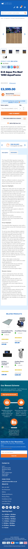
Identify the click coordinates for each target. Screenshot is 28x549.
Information (14, 152)
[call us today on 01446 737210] (14, 7)
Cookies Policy (6, 503)
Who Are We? (5, 487)
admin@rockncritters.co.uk (9, 481)
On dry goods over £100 (16, 146)
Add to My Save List (15, 123)
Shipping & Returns (7, 494)
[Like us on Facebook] (3, 507)
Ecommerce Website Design (10, 546)
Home (2, 18)
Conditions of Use (7, 499)
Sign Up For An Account (9, 394)
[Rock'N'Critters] (6, 4)
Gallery (4, 492)
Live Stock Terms (6, 501)
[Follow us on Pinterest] (14, 507)
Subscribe (14, 455)
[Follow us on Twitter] (7, 507)
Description (5, 152)
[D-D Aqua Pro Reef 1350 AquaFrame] (14, 34)
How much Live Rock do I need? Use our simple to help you (14, 101)
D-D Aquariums (7, 18)
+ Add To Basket (14, 113)
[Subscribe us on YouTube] (18, 507)
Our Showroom (6, 489)
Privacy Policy (5, 496)
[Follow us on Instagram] (10, 507)
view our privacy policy (6, 448)
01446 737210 (6, 479)
